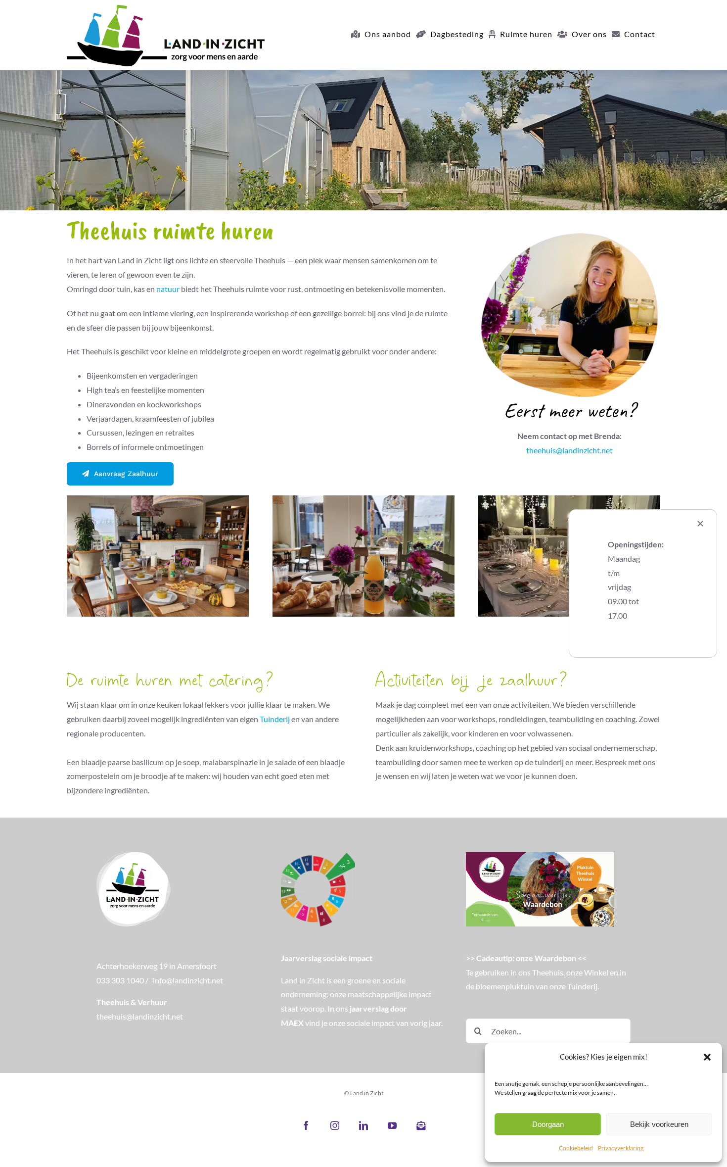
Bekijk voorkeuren (659, 1124)
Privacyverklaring (620, 1148)
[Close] (700, 523)
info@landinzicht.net (188, 980)
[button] (707, 1057)
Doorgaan (548, 1124)
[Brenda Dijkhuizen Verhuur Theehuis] (569, 224)
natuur (168, 288)
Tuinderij (275, 719)
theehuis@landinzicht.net (569, 450)
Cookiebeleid (576, 1148)
